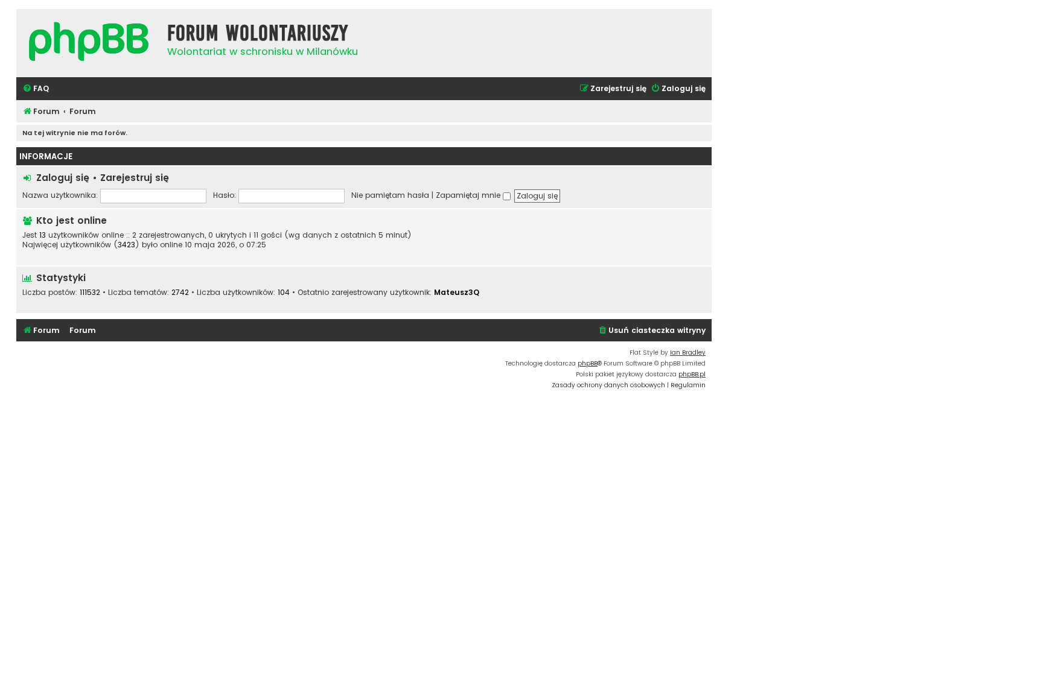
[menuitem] (35, 89)
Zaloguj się (62, 177)
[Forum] (88, 43)
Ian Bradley (688, 352)
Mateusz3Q (456, 292)
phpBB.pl (692, 374)
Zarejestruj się (134, 177)
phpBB (588, 363)
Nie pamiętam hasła (390, 195)
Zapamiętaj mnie (469, 195)
